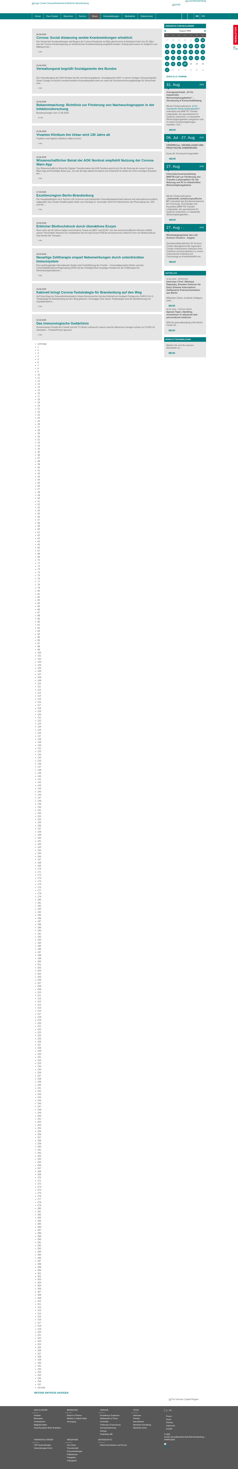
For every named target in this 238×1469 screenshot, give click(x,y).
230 (39, 1054)
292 (39, 1245)
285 (39, 1224)
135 (39, 761)
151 (39, 810)
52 (38, 504)
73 (38, 569)
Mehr (172, 130)
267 (39, 1168)
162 (39, 844)
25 (38, 421)
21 (38, 409)
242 (39, 1091)
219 (39, 1020)
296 (39, 1258)
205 (39, 977)
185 (39, 915)
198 (39, 955)
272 (39, 1184)
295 (39, 1255)
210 (39, 992)
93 (38, 631)
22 (38, 412)
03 (167, 46)
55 (38, 513)
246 (39, 1103)
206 (39, 980)
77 (38, 581)
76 (38, 578)
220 (39, 1023)
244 (39, 1097)
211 (39, 995)
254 (39, 1128)
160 (39, 838)
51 (38, 501)
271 (39, 1181)
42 (38, 473)
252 (39, 1122)
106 (39, 671)
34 (38, 449)
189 (39, 927)
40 (38, 467)
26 (38, 424)
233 (39, 1063)
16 (38, 393)
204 (39, 974)
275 (39, 1193)
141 (39, 779)
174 (39, 881)
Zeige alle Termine (176, 76)
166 (39, 856)
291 (39, 1242)
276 (39, 1196)
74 (38, 572)
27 (38, 427)
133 (39, 754)
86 (38, 609)
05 (179, 46)
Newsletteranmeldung (178, 339)
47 (38, 489)
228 (39, 1048)
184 (39, 912)
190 (39, 930)
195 (39, 946)
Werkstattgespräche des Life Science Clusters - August (182, 236)
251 (39, 1119)
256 (39, 1134)
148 (39, 801)
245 (39, 1100)
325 (39, 1347)
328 (39, 1357)
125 (39, 730)
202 (39, 967)
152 (39, 813)
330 (39, 1363)
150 (39, 807)
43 (38, 477)
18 (38, 399)
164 (39, 850)
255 (39, 1131)
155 (39, 822)
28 (38, 430)
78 (38, 584)
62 (38, 535)
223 (39, 1032)
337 (39, 1384)
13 (38, 384)
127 (39, 736)
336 (39, 1381)
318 (39, 1326)
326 (39, 1350)
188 (39, 924)
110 (39, 683)
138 (39, 770)
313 (39, 1310)
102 (39, 659)
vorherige (42, 344)
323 (39, 1341)
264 (39, 1159)
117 (39, 705)
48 (38, 492)
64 (38, 541)
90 (38, 622)
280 (39, 1208)
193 (39, 940)
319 (39, 1329)
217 (39, 1014)
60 (38, 529)
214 (39, 1005)
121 (39, 717)
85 (38, 606)
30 (38, 436)
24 (38, 418)
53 (38, 507)
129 (39, 742)
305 (39, 1285)
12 (38, 381)
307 (39, 1292)
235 (39, 1069)
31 (38, 439)
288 (39, 1233)
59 (38, 526)
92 (38, 628)
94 (38, 634)
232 (39, 1060)
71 (38, 563)
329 (39, 1360)
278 (39, 1202)
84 (38, 603)
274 (39, 1190)
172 (39, 875)
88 (38, 615)
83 (38, 600)
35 (38, 452)
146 (39, 795)
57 (38, 520)
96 (38, 640)
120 (39, 714)
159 (39, 835)
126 (39, 733)
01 (197, 40)
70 (38, 560)
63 (38, 538)
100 (39, 652)
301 (39, 1273)
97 (38, 643)
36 (38, 455)
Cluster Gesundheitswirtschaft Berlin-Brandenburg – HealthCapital (184, 1438)
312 (39, 1307)
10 (38, 375)
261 (39, 1150)
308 (39, 1295)
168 (39, 863)
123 (39, 724)
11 (38, 378)
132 (39, 751)
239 (39, 1082)
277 (39, 1199)
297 (39, 1261)
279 (39, 1205)
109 (39, 680)
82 (38, 597)
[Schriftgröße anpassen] (191, 16)
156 (39, 825)
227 (39, 1045)
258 (39, 1140)
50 (38, 498)
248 (39, 1110)
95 (38, 637)
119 (39, 711)
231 (39, 1057)
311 (39, 1304)
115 (39, 699)
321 (39, 1335)
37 (38, 458)
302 (39, 1276)
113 (39, 693)
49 (38, 495)
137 (39, 767)
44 (38, 480)
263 (39, 1156)
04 (173, 46)
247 (39, 1106)
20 (38, 405)
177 (39, 890)
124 (39, 727)
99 (38, 649)
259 (39, 1143)
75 (38, 575)
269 (39, 1174)
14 (38, 387)
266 (39, 1165)
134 (39, 757)
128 (39, 739)
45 (38, 483)
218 (39, 1017)
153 (39, 816)
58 (38, 523)
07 (191, 46)
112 (39, 690)
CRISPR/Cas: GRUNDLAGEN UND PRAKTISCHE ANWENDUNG (184, 146)
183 (39, 909)
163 (39, 847)
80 (38, 591)
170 (39, 869)
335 (39, 1378)
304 (39, 1282)
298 (39, 1264)
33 (38, 446)
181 (39, 903)
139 (39, 773)
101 (39, 656)
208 (39, 986)
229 (39, 1051)
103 (39, 662)
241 (39, 1088)
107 (39, 674)
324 (39, 1344)
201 (39, 964)
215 (39, 1008)
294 (39, 1252)
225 (39, 1038)
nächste (41, 1387)
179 (39, 896)
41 (38, 470)
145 (39, 791)
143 (39, 785)
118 (39, 708)
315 (39, 1316)
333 (39, 1372)
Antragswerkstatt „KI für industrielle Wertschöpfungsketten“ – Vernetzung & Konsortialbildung (184, 96)
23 (38, 415)
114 (39, 696)
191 (39, 934)
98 (38, 646)
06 (185, 46)
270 (39, 1177)
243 (39, 1094)
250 (39, 1116)
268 (39, 1171)
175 (39, 884)
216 (39, 1011)
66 (38, 548)
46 (38, 486)
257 (39, 1137)
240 (39, 1085)
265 (39, 1162)
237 (39, 1076)
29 (38, 433)
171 (39, 872)
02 (203, 40)
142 (39, 782)
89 (38, 619)
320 (39, 1332)
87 (38, 612)
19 (38, 402)
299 (39, 1267)
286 (39, 1227)
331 (39, 1366)
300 (39, 1270)
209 (39, 989)
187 (39, 921)
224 (39, 1035)
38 (38, 461)
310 (39, 1301)
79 (38, 588)
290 (39, 1239)
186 (39, 918)
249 (39, 1113)
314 (39, 1313)
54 (38, 510)
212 (39, 998)
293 (39, 1248)
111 (39, 686)
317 (39, 1323)
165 (39, 853)
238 (39, 1079)
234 (39, 1066)
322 (39, 1338)
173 (39, 878)
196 (39, 949)
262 (39, 1153)
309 (39, 1298)
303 (39, 1279)
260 (39, 1146)
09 (203, 46)
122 (39, 720)
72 (38, 566)
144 (39, 788)
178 (39, 893)
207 (39, 983)
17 (38, 396)
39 (38, 464)
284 (39, 1221)
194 (39, 943)
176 (39, 887)
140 (39, 776)
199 (39, 958)
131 (39, 748)
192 (39, 937)
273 (39, 1187)
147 (39, 798)
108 (39, 677)
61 (38, 532)
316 (39, 1319)
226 (39, 1042)
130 (39, 745)
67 (38, 551)
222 (39, 1029)
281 (39, 1211)
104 (39, 665)
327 (39, 1353)
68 (38, 554)
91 (38, 625)
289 (39, 1236)
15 (38, 390)
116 (39, 702)
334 (39, 1375)
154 (39, 819)
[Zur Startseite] (60, 4)
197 (39, 952)
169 (39, 866)
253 (39, 1125)
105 (39, 668)
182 (39, 906)
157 (39, 828)
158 (39, 832)
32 (38, 442)
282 (39, 1214)
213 (39, 1001)
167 (39, 859)
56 (38, 517)
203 (39, 970)
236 (39, 1072)
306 (39, 1289)
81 (38, 594)
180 (39, 899)
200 (39, 961)
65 (38, 544)
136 (39, 764)
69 (38, 557)
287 (39, 1230)
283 (39, 1217)
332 (39, 1369)
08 (197, 46)
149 (39, 804)
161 (39, 841)
